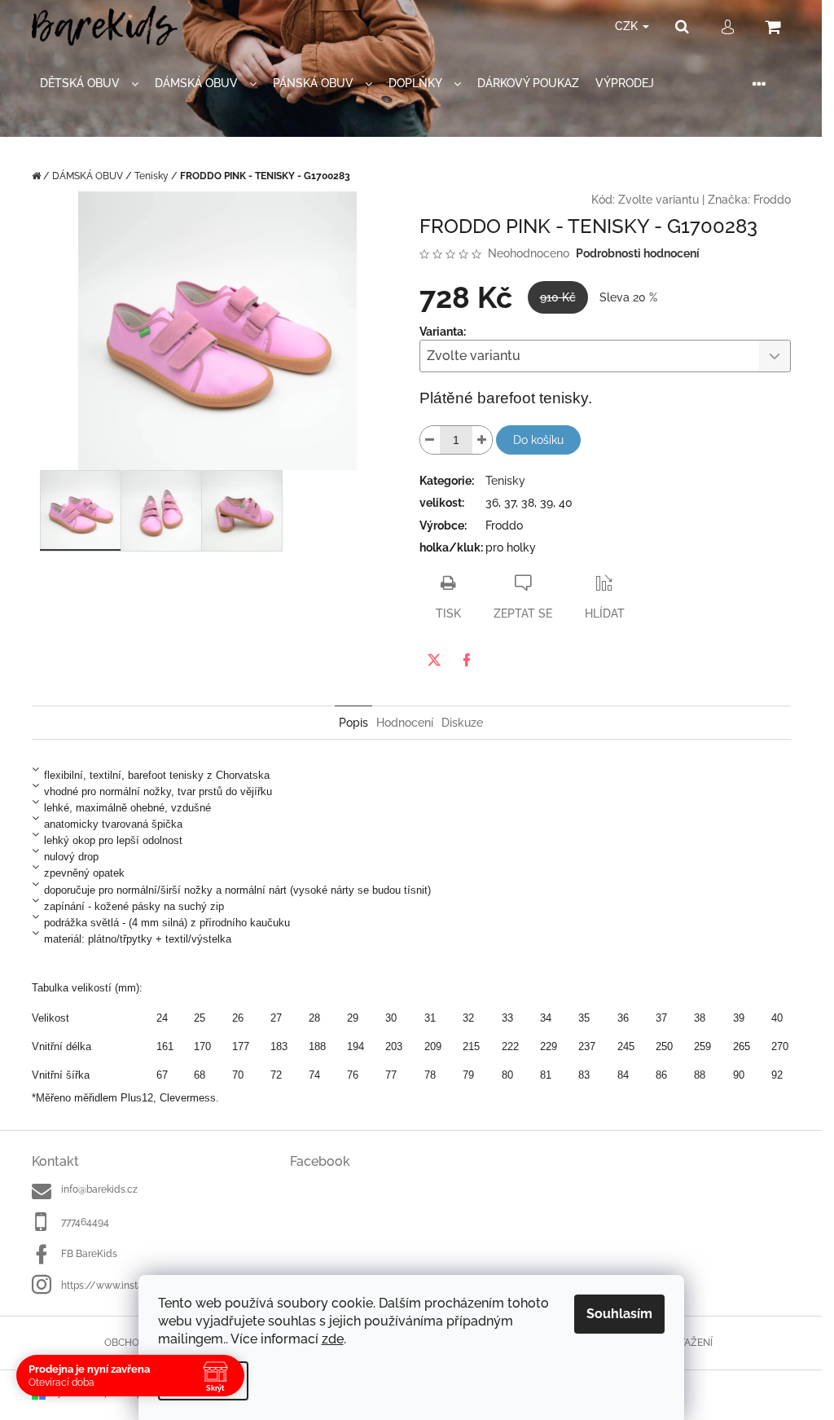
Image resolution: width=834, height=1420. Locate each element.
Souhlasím (619, 1313)
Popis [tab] (353, 722)
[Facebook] (466, 660)
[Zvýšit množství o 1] (482, 440)
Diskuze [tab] (462, 722)
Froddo (772, 199)
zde (333, 1339)
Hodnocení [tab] (404, 722)
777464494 (85, 1222)
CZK (628, 26)
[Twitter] (434, 660)
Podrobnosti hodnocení (638, 253)
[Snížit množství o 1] (430, 440)
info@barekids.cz (99, 1189)
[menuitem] (89, 83)
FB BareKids (89, 1254)
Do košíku (538, 439)
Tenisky (505, 480)
